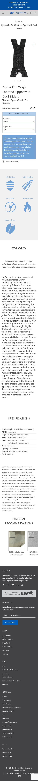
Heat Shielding (28, 199)
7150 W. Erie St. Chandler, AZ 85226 (15, 773)
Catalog (5, 654)
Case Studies (6, 704)
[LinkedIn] (17, 584)
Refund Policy (7, 756)
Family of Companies (9, 722)
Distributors (6, 726)
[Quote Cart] (35, 13)
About (4, 697)
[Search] (28, 13)
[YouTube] (13, 584)
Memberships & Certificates (11, 708)
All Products (6, 636)
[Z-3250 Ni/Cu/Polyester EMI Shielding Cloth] (16, 541)
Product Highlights (8, 711)
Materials (5, 650)
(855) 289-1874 (19, 5)
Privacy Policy (7, 753)
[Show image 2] (20, 80)
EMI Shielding (10, 177)
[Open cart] (31, 13)
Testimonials (6, 700)
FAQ (3, 666)
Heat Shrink (10, 199)
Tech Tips (5, 673)
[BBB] (22, 584)
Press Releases (7, 729)
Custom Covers (10, 220)
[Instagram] (8, 584)
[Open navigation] (3, 13)
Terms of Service (7, 733)
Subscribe (10, 622)
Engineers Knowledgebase (11, 681)
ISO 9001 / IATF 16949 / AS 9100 (19, 7)
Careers (4, 715)
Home (17, 22)
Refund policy (7, 737)
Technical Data (7, 677)
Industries (5, 718)
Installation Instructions (10, 670)
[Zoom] (33, 44)
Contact (5, 684)
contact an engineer (11, 153)
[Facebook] (3, 584)
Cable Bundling (27, 177)
